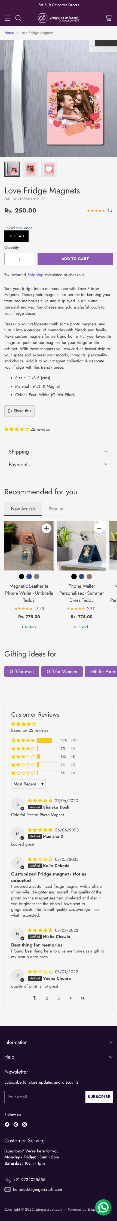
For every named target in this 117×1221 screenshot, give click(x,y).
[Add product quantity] (29, 259)
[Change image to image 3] (49, 169)
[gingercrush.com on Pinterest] (16, 1125)
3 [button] (58, 998)
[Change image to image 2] (30, 169)
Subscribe (99, 1096)
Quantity (11, 248)
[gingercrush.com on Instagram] (24, 1125)
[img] (41, 801)
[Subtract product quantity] (9, 259)
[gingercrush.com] (59, 18)
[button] (57, 227)
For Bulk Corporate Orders (58, 4)
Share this (22, 411)
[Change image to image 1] (12, 169)
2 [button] (46, 998)
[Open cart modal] (108, 18)
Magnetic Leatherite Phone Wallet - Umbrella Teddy (29, 593)
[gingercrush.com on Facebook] (7, 1125)
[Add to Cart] (46, 528)
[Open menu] (7, 18)
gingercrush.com (49, 1209)
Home (9, 32)
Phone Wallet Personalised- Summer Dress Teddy (81, 593)
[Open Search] (18, 18)
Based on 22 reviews (29, 730)
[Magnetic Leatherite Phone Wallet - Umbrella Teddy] (29, 546)
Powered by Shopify (83, 1209)
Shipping (35, 275)
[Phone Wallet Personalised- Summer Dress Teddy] (81, 546)
